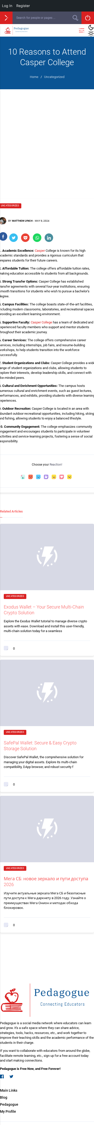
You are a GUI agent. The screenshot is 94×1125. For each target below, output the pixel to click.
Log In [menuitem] (7, 6)
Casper (40, 250)
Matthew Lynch (22, 220)
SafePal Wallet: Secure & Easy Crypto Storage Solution (40, 745)
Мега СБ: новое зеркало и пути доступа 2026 (46, 881)
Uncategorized (15, 596)
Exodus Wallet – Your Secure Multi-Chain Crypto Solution (44, 609)
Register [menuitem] (23, 6)
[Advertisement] (47, 139)
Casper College (41, 322)
